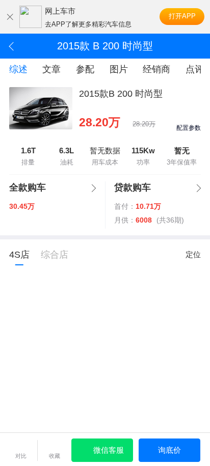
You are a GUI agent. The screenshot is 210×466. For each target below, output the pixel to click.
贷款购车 (132, 187)
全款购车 (27, 187)
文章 (51, 69)
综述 (18, 69)
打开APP (182, 16)
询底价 (169, 450)
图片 (119, 69)
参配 (85, 69)
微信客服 (108, 450)
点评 (195, 69)
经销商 (156, 69)
